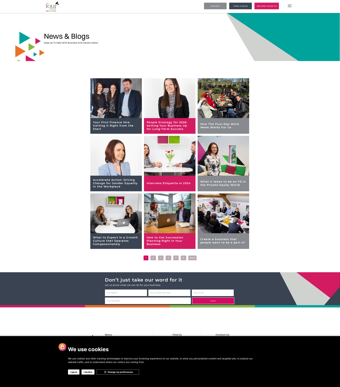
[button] (289, 6)
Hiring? (215, 6)
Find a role (240, 6)
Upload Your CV (267, 6)
